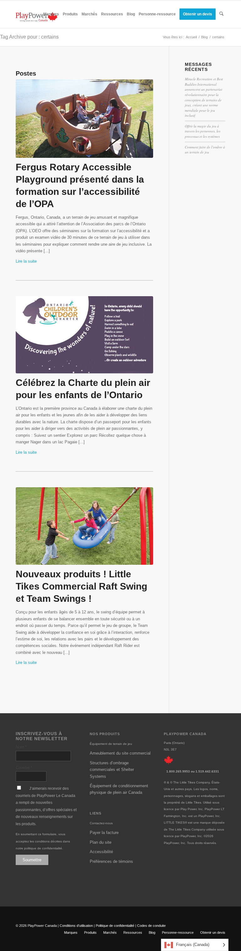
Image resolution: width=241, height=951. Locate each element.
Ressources (132, 932)
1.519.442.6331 (207, 771)
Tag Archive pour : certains (29, 37)
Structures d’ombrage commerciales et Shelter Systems (112, 770)
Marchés (110, 932)
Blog (152, 932)
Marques (71, 932)
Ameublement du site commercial (120, 753)
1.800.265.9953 (178, 771)
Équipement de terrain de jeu (111, 743)
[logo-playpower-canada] (37, 17)
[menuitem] (51, 14)
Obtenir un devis (212, 932)
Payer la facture (104, 832)
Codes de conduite (151, 925)
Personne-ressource (178, 932)
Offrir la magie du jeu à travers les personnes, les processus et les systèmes (202, 131)
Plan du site (100, 842)
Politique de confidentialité (115, 925)
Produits (90, 932)
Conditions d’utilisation (76, 925)
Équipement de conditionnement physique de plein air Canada (119, 789)
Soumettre (32, 860)
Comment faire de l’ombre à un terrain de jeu (205, 150)
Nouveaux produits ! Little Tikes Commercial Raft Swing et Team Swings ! (81, 586)
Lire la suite (26, 261)
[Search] (221, 14)
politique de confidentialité (43, 848)
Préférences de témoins (111, 861)
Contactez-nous (101, 823)
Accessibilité (101, 851)
